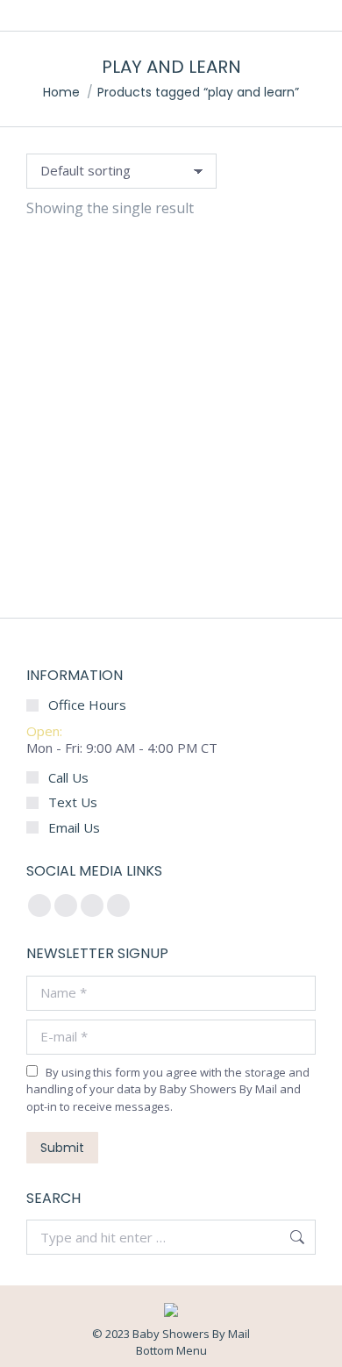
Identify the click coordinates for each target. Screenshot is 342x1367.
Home (61, 92)
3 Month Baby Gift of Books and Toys (171, 561)
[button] (49, 512)
